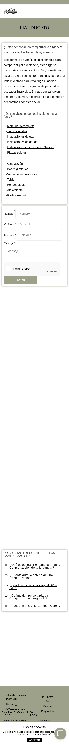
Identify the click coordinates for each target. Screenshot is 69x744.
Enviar (20, 280)
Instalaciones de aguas (22, 141)
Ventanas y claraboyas (22, 174)
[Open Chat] (60, 733)
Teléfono (10, 235)
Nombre (9, 213)
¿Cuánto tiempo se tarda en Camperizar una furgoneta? (28, 597)
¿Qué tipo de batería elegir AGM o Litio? (33, 587)
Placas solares (16, 152)
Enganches (47, 711)
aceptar (34, 740)
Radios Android (17, 195)
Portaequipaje (16, 184)
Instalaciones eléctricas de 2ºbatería (30, 147)
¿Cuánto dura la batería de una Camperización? (31, 576)
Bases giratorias (17, 169)
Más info (47, 734)
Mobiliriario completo (20, 126)
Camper (47, 706)
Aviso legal (43, 720)
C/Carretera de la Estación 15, (14, 711)
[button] (34, 566)
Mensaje (10, 243)
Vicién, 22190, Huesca (17, 713)
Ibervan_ (11, 704)
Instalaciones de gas (20, 136)
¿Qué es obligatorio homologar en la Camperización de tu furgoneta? (34, 566)
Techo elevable (17, 131)
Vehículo (10, 224)
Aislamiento (15, 190)
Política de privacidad (14, 720)
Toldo (10, 179)
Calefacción (15, 163)
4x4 (48, 701)
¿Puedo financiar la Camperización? (34, 605)
